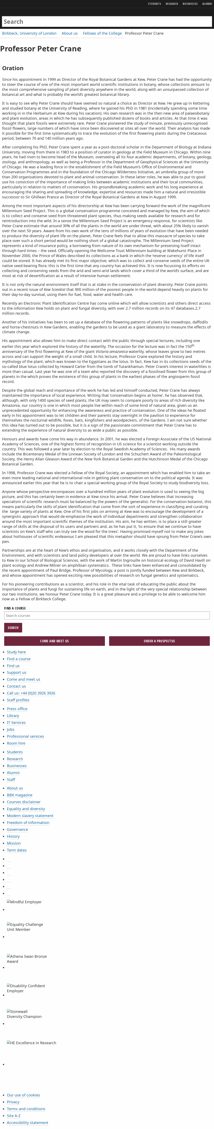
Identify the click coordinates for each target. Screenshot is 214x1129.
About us (15, 788)
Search (13, 627)
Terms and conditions (26, 1108)
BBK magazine (19, 794)
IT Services (16, 722)
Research (15, 758)
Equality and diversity (26, 808)
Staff (11, 779)
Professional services (25, 736)
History (13, 836)
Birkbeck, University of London (29, 33)
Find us (13, 665)
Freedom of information (28, 822)
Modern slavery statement (30, 815)
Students (15, 751)
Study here (16, 651)
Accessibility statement (27, 1122)
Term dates (17, 850)
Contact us (16, 686)
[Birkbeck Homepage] (18, 17)
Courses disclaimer (24, 801)
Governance (17, 829)
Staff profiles (18, 699)
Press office (17, 708)
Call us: (31, 693)
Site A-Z (13, 1115)
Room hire (16, 743)
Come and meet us (23, 679)
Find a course (19, 658)
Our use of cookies (23, 1094)
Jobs (10, 729)
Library (13, 715)
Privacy (13, 1101)
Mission (14, 843)
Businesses (17, 765)
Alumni (13, 772)
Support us (16, 672)
